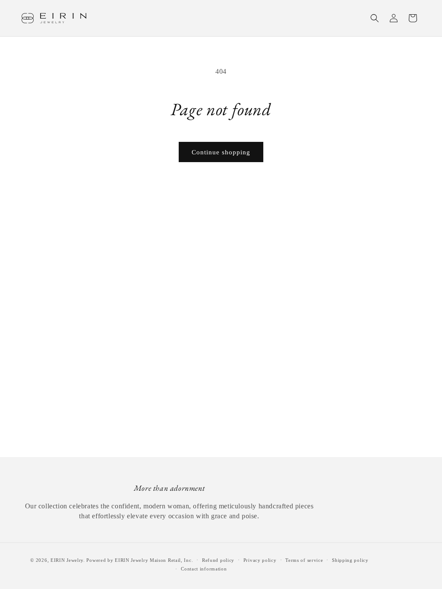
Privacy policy (260, 560)
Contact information (204, 568)
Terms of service (304, 560)
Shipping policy (350, 560)
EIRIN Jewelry (67, 560)
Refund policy (218, 560)
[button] (374, 18)
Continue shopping (221, 152)
